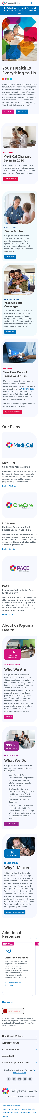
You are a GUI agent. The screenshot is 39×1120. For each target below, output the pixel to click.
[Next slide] (35, 937)
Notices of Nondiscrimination (12, 1106)
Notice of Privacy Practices (11, 1109)
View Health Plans (11, 824)
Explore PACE (7, 614)
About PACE (8, 1055)
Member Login (22, 112)
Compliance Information (10, 1113)
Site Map (6, 1116)
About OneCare (10, 1049)
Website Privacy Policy (28, 1109)
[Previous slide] (30, 937)
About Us (9, 717)
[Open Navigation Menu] (35, 3)
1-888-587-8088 (24, 1071)
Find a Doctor (8, 112)
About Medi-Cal (10, 1042)
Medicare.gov (8, 1002)
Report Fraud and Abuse (12, 412)
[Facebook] (8, 1079)
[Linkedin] (30, 1079)
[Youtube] (25, 1079)
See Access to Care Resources (13, 984)
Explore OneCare (9, 549)
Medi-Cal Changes (10, 179)
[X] (14, 1079)
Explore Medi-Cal (9, 486)
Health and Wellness (13, 1036)
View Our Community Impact (15, 912)
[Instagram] (19, 1079)
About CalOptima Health (15, 1062)
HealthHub (21, 8)
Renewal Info (10, 332)
